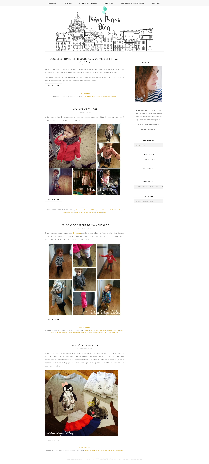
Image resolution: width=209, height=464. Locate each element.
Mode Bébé (70, 212)
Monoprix (100, 332)
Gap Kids (97, 209)
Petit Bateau (111, 450)
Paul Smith (92, 212)
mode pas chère (106, 96)
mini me (89, 96)
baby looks (79, 209)
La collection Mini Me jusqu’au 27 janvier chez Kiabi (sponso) (84, 60)
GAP (92, 209)
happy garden (103, 330)
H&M (96, 330)
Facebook (148, 168)
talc (117, 332)
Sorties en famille (88, 3)
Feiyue (92, 330)
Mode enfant (96, 96)
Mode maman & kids (70, 96)
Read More (54, 85)
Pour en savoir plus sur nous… (148, 125)
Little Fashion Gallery (115, 209)
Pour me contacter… (148, 130)
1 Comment (84, 207)
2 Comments (84, 447)
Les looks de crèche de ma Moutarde (84, 225)
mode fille (104, 450)
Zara (104, 212)
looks (64, 212)
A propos (109, 3)
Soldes (114, 96)
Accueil (52, 3)
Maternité (59, 330)
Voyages (68, 3)
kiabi (84, 96)
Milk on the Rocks (67, 332)
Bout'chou (87, 209)
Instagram (77, 233)
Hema (110, 330)
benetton (86, 330)
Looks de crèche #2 (84, 109)
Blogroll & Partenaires (132, 3)
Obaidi (86, 212)
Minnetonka (84, 332)
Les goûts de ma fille (84, 345)
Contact (156, 3)
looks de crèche (56, 332)
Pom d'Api (99, 212)
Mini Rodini (76, 332)
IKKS (102, 209)
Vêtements (119, 450)
